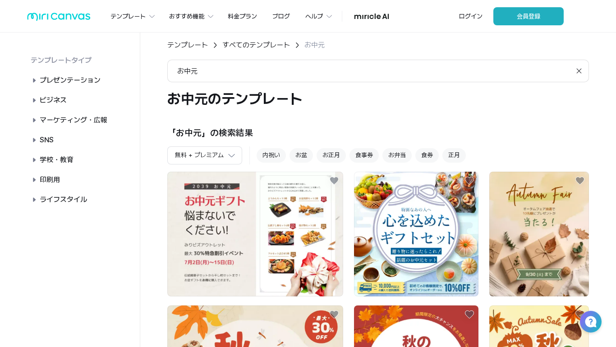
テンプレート (187, 45)
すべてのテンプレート (256, 45)
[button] (591, 322)
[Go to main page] (59, 19)
